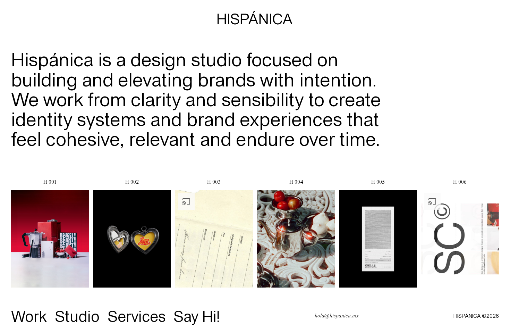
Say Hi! (197, 316)
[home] (255, 18)
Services (136, 316)
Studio (77, 316)
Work (29, 316)
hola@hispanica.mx (337, 315)
